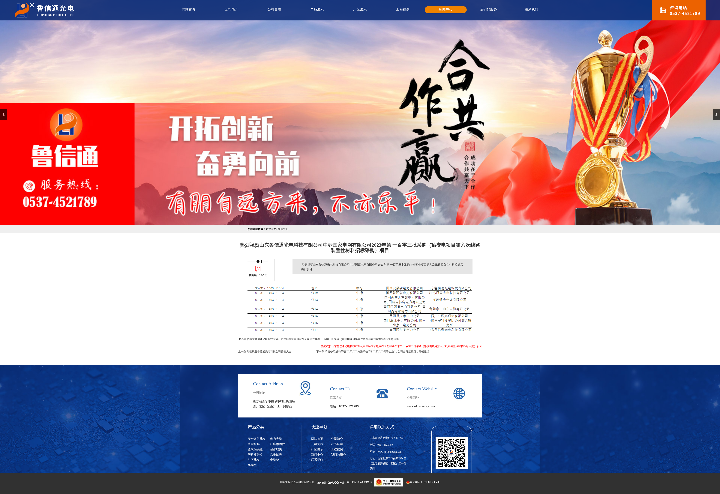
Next (716, 114)
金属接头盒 (255, 449)
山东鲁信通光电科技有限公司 (297, 482)
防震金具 (254, 444)
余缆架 (274, 459)
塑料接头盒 (255, 454)
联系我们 (531, 9)
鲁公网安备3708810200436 (425, 482)
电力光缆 (276, 438)
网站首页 (188, 9)
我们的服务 (488, 9)
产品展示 (317, 9)
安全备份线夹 (257, 438)
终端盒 (252, 465)
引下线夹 (254, 459)
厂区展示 (360, 9)
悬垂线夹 (276, 454)
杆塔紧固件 (277, 444)
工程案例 (403, 9)
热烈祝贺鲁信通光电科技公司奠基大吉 (269, 351)
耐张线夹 (276, 449)
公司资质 (274, 9)
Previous (3, 114)
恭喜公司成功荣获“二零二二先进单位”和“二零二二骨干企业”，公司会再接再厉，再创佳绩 (377, 351)
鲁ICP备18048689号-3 (359, 482)
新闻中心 (445, 9)
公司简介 (231, 9)
